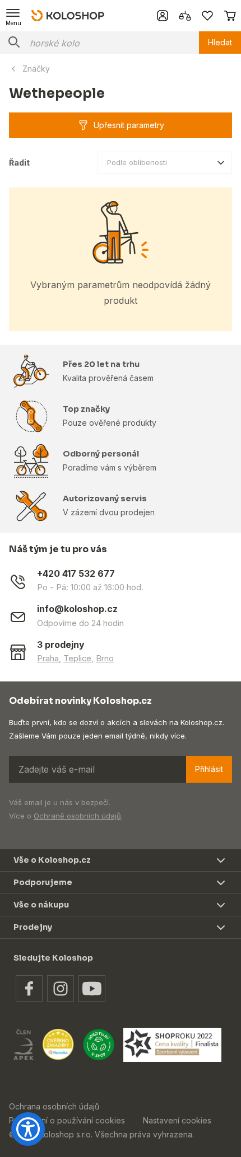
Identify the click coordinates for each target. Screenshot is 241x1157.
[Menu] (13, 15)
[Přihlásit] (162, 16)
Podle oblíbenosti (137, 162)
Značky (36, 68)
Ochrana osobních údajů (54, 1106)
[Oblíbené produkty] (207, 16)
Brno (105, 658)
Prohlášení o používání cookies (67, 1120)
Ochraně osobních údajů (77, 815)
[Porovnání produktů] (185, 16)
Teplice (77, 658)
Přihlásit (209, 769)
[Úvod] (67, 15)
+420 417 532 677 (76, 573)
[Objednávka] (230, 16)
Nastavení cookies (177, 1120)
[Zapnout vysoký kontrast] (28, 1129)
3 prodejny (61, 644)
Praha (48, 658)
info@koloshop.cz (77, 609)
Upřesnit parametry (129, 125)
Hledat (220, 42)
